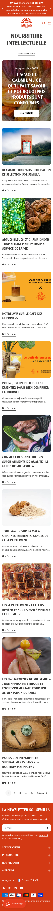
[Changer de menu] (3, 23)
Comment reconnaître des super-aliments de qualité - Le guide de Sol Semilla (25, 462)
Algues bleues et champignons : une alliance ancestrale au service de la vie (25, 244)
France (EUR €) (30, 880)
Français (6, 880)
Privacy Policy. (16, 838)
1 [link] (8, 793)
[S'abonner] (47, 828)
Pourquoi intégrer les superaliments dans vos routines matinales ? (20, 762)
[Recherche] (44, 23)
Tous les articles (26, 53)
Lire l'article (26, 113)
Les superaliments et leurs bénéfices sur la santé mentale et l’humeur (26, 610)
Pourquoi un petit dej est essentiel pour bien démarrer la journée (25, 388)
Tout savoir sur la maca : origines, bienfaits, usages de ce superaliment (25, 536)
